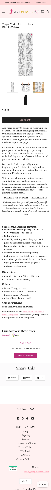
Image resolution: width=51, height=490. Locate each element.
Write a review (25, 355)
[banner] (23, 11)
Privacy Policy (25, 447)
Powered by (7, 335)
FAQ (25, 431)
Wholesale (25, 451)
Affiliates (25, 455)
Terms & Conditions (25, 443)
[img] (18, 418)
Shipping (25, 435)
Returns (26, 439)
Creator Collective (25, 459)
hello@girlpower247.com (36, 471)
